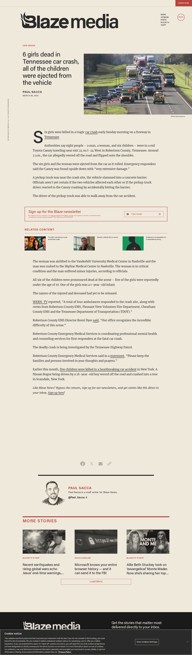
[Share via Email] (100, 463)
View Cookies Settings (147, 642)
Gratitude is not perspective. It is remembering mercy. (156, 238)
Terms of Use (68, 215)
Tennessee (51, 137)
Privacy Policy (56, 215)
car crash (29, 46)
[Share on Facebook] (82, 463)
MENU (181, 17)
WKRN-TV (40, 302)
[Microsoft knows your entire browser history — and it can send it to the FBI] (96, 541)
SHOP (163, 25)
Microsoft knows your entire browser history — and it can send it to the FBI (96, 569)
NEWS (163, 15)
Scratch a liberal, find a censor (107, 237)
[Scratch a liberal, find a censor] (84, 243)
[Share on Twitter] (91, 463)
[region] (96, 642)
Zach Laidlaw (83, 558)
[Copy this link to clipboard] (109, 463)
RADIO (164, 20)
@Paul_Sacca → (77, 497)
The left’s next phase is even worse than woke (57, 238)
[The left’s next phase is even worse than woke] (35, 243)
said (96, 320)
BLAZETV (165, 22)
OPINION (165, 17)
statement (117, 356)
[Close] (187, 642)
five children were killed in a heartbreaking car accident (98, 369)
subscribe (183, 3)
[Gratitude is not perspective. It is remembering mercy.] (133, 243)
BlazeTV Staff (31, 558)
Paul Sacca (32, 92)
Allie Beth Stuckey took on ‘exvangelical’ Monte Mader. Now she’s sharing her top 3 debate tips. (147, 569)
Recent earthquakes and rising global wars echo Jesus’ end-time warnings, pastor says (42, 569)
